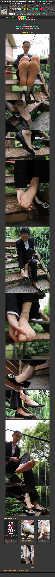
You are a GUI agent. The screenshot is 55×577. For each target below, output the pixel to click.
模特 (28, 22)
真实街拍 (26, 574)
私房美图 (35, 574)
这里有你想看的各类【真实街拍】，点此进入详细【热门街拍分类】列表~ (27, 5)
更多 (15, 17)
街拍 (19, 17)
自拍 (22, 17)
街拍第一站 (20, 574)
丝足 (30, 22)
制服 (24, 22)
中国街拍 (43, 1)
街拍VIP (32, 574)
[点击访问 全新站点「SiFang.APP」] (11, 529)
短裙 (7, 17)
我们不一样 (31, 17)
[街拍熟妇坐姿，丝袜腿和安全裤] (44, 529)
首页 (1, 17)
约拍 (25, 17)
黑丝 (4, 17)
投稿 (28, 17)
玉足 (36, 22)
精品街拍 (29, 574)
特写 (38, 22)
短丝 (32, 22)
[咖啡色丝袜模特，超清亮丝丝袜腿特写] (27, 529)
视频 (12, 17)
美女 (26, 22)
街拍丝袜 (23, 574)
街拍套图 (38, 574)
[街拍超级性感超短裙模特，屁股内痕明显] (27, 554)
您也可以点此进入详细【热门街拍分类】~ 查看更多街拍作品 (16, 570)
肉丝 (10, 17)
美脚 (34, 22)
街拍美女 (17, 574)
